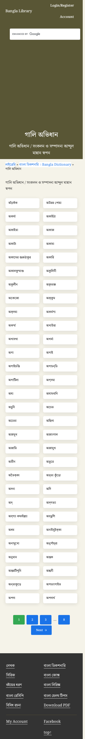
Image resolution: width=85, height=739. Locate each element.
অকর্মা (12, 217)
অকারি (50, 258)
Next (39, 630)
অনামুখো (13, 544)
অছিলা (50, 421)
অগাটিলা (13, 380)
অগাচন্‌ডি (52, 367)
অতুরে (50, 462)
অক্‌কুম (50, 298)
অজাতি (12, 448)
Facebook (52, 722)
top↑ (48, 732)
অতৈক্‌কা (13, 476)
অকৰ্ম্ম (12, 326)
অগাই (49, 353)
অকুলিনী (51, 271)
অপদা (11, 598)
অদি (48, 489)
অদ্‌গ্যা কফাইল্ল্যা (17, 517)
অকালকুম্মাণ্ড (16, 271)
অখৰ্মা (49, 339)
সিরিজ (10, 675)
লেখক (10, 666)
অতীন (11, 462)
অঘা (10, 394)
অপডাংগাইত (53, 585)
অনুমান (12, 557)
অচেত (50, 407)
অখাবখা (13, 339)
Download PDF (57, 705)
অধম (11, 530)
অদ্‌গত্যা (51, 503)
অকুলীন (13, 285)
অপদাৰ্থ (50, 598)
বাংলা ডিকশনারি (55, 666)
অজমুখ (12, 435)
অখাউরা (51, 326)
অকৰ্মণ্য (51, 312)
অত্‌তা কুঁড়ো (53, 476)
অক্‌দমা (12, 312)
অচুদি (11, 407)
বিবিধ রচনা (13, 705)
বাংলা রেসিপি (15, 696)
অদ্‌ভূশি (50, 517)
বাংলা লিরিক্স (52, 685)
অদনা (11, 489)
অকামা (50, 244)
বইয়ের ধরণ (14, 685)
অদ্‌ (10, 503)
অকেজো (13, 298)
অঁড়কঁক (12, 203)
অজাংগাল (52, 435)
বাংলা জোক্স (52, 675)
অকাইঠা (51, 217)
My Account (17, 722)
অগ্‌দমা (50, 380)
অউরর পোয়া (53, 203)
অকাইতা (13, 230)
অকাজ (50, 230)
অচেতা (12, 421)
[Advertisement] (42, 84)
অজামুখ (51, 448)
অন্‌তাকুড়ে (14, 585)
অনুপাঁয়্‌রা (51, 544)
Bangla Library (18, 11)
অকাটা (12, 244)
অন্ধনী (49, 571)
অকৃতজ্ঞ (51, 285)
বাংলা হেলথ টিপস (55, 696)
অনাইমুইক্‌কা (53, 530)
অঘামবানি (52, 394)
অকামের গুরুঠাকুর (19, 258)
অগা (11, 353)
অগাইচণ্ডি (14, 367)
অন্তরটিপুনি (14, 571)
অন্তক (49, 557)
